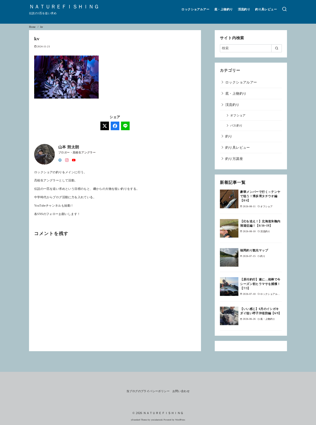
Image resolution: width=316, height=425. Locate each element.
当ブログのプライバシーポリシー (148, 391)
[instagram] (66, 159)
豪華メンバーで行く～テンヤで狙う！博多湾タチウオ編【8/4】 (260, 196)
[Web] (60, 159)
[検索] (284, 9)
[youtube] (73, 159)
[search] (276, 48)
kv (41, 26)
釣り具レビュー (266, 9)
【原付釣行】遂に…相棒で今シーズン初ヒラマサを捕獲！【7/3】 (260, 284)
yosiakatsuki (157, 420)
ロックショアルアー (195, 9)
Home (32, 26)
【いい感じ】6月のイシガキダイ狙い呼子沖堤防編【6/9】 (260, 311)
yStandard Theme (139, 420)
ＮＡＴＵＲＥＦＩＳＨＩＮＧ (64, 6)
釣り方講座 (234, 159)
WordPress (180, 420)
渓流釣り (244, 9)
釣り (228, 136)
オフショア (238, 115)
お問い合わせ (181, 391)
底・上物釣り (223, 9)
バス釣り (236, 125)
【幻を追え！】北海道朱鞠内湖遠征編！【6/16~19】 (260, 223)
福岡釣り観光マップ (254, 250)
